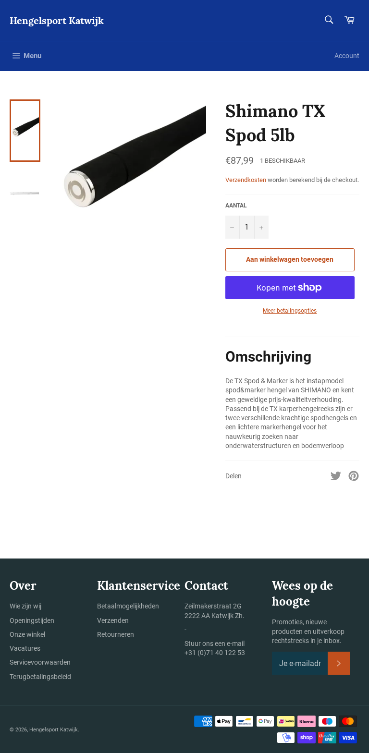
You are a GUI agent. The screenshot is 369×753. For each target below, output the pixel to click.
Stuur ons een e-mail (214, 643)
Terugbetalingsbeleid (40, 676)
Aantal (236, 205)
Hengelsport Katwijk (57, 20)
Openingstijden (32, 620)
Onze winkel (27, 634)
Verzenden (113, 620)
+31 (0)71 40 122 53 (214, 652)
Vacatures (25, 648)
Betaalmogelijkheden (128, 606)
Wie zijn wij (25, 606)
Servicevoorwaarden (40, 662)
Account (346, 56)
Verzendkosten (245, 179)
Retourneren (115, 634)
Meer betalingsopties (290, 310)
